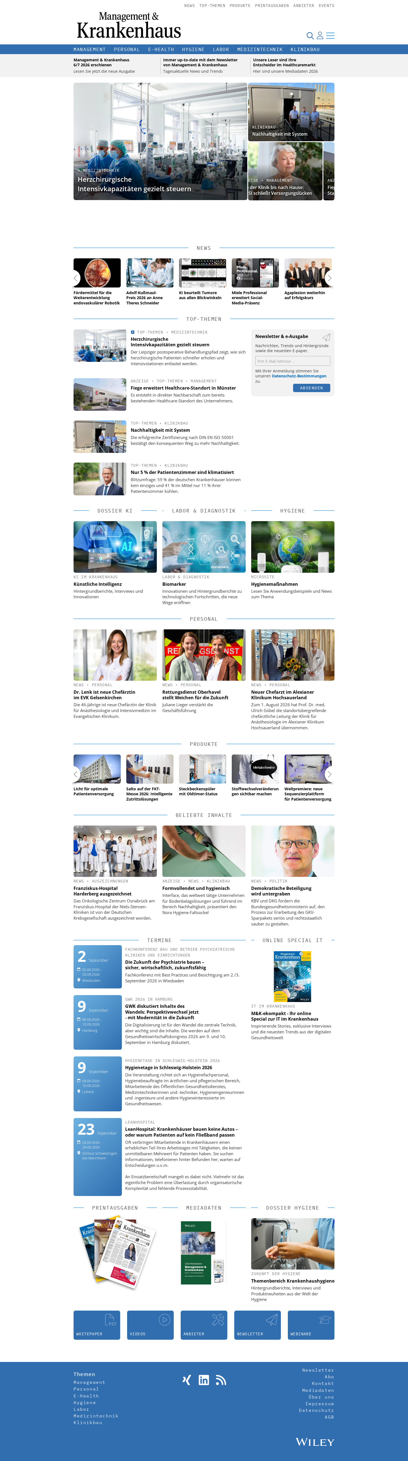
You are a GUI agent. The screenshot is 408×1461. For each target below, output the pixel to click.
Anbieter (303, 5)
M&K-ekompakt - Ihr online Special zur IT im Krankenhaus (284, 1016)
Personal (127, 49)
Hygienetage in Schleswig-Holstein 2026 (168, 1067)
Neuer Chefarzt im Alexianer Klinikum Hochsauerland (282, 695)
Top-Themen (212, 5)
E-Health (161, 49)
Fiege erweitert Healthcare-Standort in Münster (280, 190)
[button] (72, 278)
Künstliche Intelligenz (98, 584)
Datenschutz (316, 1410)
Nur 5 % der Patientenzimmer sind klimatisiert (182, 472)
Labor (221, 49)
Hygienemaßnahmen (274, 584)
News (189, 5)
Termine (159, 940)
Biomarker (174, 584)
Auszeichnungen (110, 881)
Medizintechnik (260, 49)
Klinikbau (305, 49)
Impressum (319, 1403)
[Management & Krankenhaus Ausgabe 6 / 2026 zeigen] (125, 1253)
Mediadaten (318, 1390)
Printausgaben (272, 5)
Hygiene (193, 49)
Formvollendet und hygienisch (196, 888)
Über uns (321, 1397)
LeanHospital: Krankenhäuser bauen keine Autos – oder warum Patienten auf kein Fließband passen (181, 1132)
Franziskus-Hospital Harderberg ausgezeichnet (103, 891)
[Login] (320, 35)
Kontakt (323, 1383)
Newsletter (318, 1370)
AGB (329, 1417)
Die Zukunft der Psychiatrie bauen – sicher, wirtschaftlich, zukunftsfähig (165, 965)
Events (326, 5)
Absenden (311, 387)
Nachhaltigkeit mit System (280, 134)
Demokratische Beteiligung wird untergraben (281, 891)
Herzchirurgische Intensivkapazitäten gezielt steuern (134, 184)
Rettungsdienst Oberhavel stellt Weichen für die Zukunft (195, 695)
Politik (279, 881)
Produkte (240, 5)
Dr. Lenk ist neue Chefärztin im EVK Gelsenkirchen (104, 695)
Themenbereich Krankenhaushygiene (292, 1281)
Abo (329, 1376)
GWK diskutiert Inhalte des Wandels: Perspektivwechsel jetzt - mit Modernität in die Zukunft (162, 1012)
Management (90, 49)
